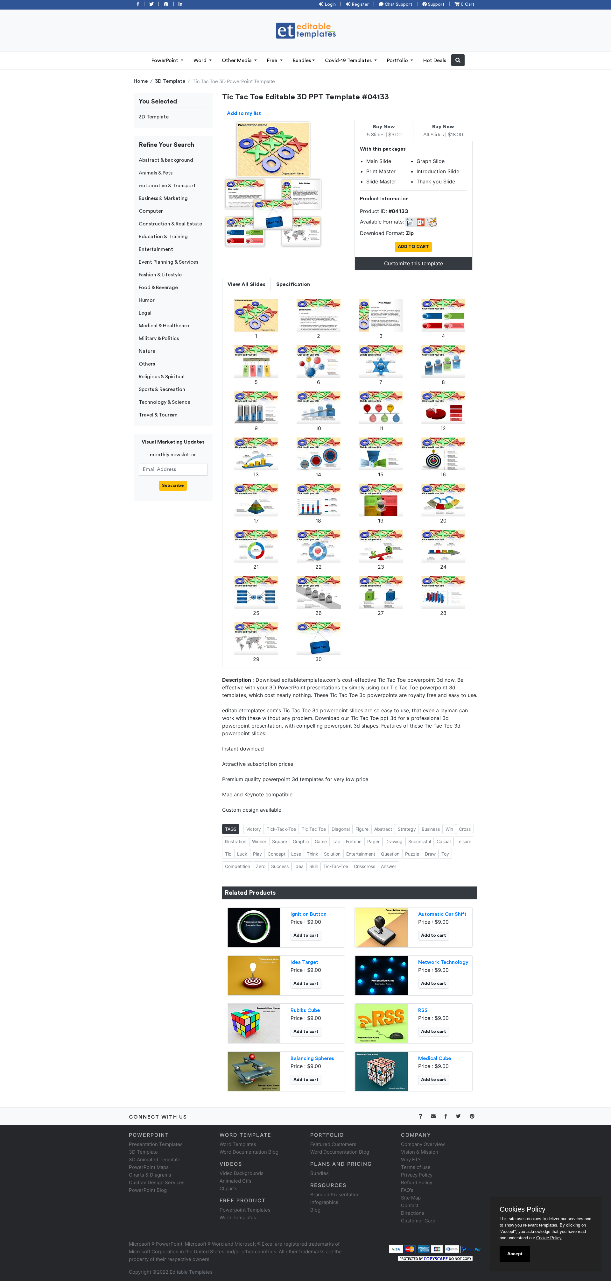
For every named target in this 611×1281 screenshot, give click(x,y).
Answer (388, 866)
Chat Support (397, 4)
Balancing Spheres (312, 1058)
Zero (260, 866)
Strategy (407, 829)
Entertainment (156, 249)
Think (312, 854)
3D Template (170, 81)
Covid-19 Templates (349, 60)
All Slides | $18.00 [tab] (443, 131)
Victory (253, 829)
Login (329, 4)
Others (147, 364)
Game (321, 841)
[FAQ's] (424, 1116)
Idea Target (304, 962)
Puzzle (412, 854)
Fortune (354, 841)
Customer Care (418, 1221)
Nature (147, 351)
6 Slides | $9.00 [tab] (384, 131)
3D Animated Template (154, 1159)
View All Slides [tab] (246, 284)
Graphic (301, 841)
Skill (313, 866)
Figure (362, 829)
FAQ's (407, 1190)
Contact (409, 1205)
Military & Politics (159, 338)
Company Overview (423, 1144)
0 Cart (467, 4)
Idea (299, 866)
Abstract (383, 829)
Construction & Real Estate (170, 223)
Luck (242, 854)
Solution (332, 854)
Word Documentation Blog (249, 1152)
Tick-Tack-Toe (281, 829)
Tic (228, 854)
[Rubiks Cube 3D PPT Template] (254, 1023)
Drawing (394, 841)
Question (390, 854)
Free (272, 60)
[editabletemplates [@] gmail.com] (437, 1116)
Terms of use (416, 1167)
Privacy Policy (416, 1175)
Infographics (324, 1202)
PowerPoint (165, 60)
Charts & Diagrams (150, 1175)
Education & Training (163, 236)
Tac (336, 841)
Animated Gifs (235, 1181)
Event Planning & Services (168, 262)
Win (449, 829)
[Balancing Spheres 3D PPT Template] (254, 1071)
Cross (465, 829)
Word (200, 60)
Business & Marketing (163, 198)
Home (141, 81)
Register (359, 4)
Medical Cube (434, 1058)
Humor (147, 300)
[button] (458, 60)
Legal (145, 313)
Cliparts (228, 1188)
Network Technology (443, 962)
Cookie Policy (549, 1237)
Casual (444, 841)
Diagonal (341, 829)
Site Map (411, 1198)
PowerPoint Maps (149, 1167)
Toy (445, 854)
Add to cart (306, 935)
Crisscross (364, 866)
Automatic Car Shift (442, 914)
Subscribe (173, 485)
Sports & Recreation (162, 389)
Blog (315, 1210)
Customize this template (413, 263)
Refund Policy (416, 1182)
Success (280, 866)
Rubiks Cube (305, 1010)
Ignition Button (309, 914)
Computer (151, 211)
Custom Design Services (157, 1182)
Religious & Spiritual (162, 376)
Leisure (463, 841)
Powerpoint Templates (245, 1210)
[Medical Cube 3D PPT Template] (381, 1071)
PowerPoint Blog (148, 1190)
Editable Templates (191, 1272)
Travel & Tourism (158, 414)
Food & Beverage (158, 287)
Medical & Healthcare (164, 325)
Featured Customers (333, 1144)
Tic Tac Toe (314, 829)
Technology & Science (164, 402)
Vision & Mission (419, 1152)
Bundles (302, 60)
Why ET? (411, 1159)
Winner (259, 841)
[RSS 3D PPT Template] (381, 1023)
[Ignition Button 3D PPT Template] (254, 926)
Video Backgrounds (241, 1173)
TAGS (230, 829)
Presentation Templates (156, 1144)
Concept (276, 854)
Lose (296, 854)
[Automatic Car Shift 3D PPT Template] (381, 926)
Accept (515, 1253)
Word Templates (238, 1144)
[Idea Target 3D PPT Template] (254, 974)
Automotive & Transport (167, 185)
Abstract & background (166, 160)
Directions (412, 1213)
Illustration (235, 841)
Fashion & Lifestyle (160, 274)
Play (257, 854)
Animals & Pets (155, 172)
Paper (373, 841)
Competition (237, 866)
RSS (423, 1010)
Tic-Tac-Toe (335, 866)
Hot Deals (434, 60)
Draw (430, 854)
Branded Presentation (335, 1195)
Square (279, 841)
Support (435, 4)
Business (431, 829)
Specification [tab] (293, 284)
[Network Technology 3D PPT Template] (381, 974)
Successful (419, 841)
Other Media (237, 60)
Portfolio (398, 60)
